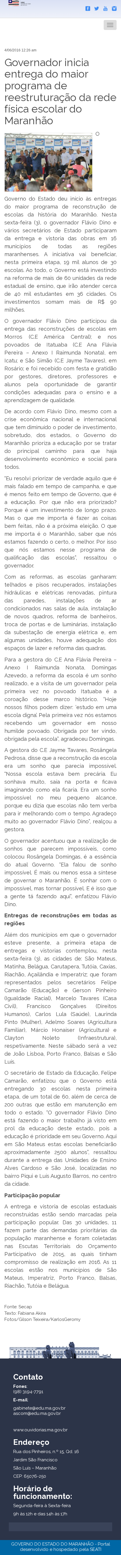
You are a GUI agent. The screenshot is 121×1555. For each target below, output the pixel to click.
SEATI (95, 1549)
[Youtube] (104, 7)
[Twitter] (95, 7)
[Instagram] (113, 7)
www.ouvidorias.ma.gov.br (40, 1430)
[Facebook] (86, 7)
